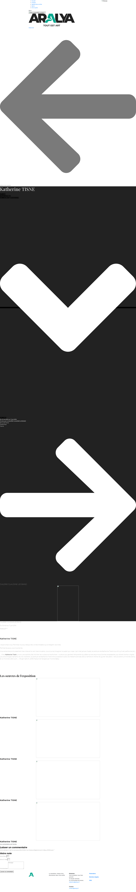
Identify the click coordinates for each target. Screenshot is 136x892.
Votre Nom (3, 856)
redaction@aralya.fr (74, 882)
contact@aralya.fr (74, 888)
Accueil (33, 1)
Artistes (34, 2)
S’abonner (31, 27)
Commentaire (4, 868)
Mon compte (40, 12)
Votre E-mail (3, 859)
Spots (33, 6)
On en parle (35, 7)
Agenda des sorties (37, 4)
